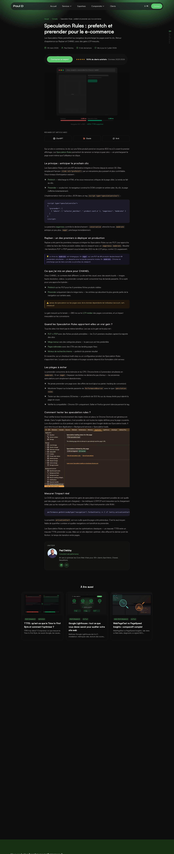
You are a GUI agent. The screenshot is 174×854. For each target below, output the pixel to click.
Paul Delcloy (65, 550)
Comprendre (96, 6)
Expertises (81, 6)
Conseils (55, 19)
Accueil (53, 6)
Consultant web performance (68, 554)
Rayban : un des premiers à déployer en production (170, 34)
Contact (157, 6)
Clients (113, 6)
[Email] (66, 565)
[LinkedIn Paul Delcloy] (61, 565)
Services (65, 6)
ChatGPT (59, 138)
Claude (88, 138)
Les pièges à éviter (169, 39)
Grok (117, 138)
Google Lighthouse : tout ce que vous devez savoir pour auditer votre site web (87, 626)
